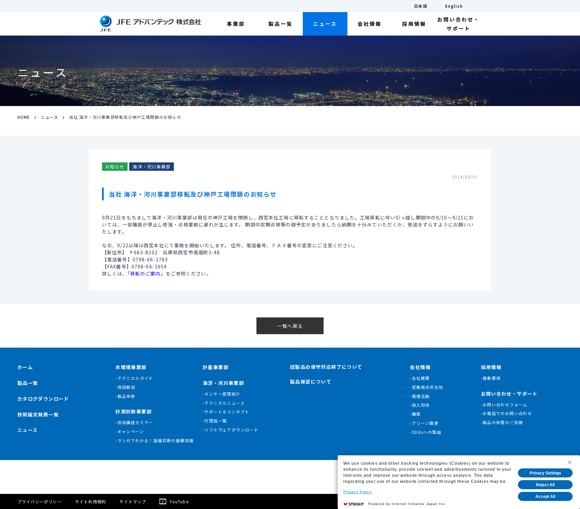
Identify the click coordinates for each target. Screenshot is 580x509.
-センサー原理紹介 (222, 394)
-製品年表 (125, 396)
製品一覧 (281, 23)
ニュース (325, 23)
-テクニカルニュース (224, 403)
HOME (23, 117)
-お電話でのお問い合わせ (506, 413)
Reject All (545, 484)
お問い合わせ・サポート (458, 24)
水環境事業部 (130, 367)
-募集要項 (491, 378)
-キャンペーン (129, 431)
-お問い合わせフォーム (504, 404)
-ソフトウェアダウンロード (230, 429)
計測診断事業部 (133, 411)
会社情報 (369, 23)
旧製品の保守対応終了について (326, 366)
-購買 (415, 414)
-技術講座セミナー (134, 422)
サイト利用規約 (90, 501)
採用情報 (414, 23)
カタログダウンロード (43, 398)
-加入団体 (420, 405)
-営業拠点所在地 (426, 387)
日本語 (420, 6)
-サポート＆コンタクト (226, 411)
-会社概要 (420, 378)
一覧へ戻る (290, 325)
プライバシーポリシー (39, 501)
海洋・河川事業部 (223, 382)
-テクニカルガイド (134, 378)
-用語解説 (125, 387)
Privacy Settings (545, 473)
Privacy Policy (357, 492)
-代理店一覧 (215, 420)
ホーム (25, 367)
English (454, 6)
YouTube (179, 501)
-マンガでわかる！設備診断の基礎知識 (154, 440)
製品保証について (310, 381)
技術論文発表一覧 (38, 414)
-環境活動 (420, 396)
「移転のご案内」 (147, 273)
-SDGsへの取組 (425, 432)
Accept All (545, 496)
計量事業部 (216, 367)
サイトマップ (132, 501)
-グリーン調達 (424, 423)
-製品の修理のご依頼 (502, 422)
